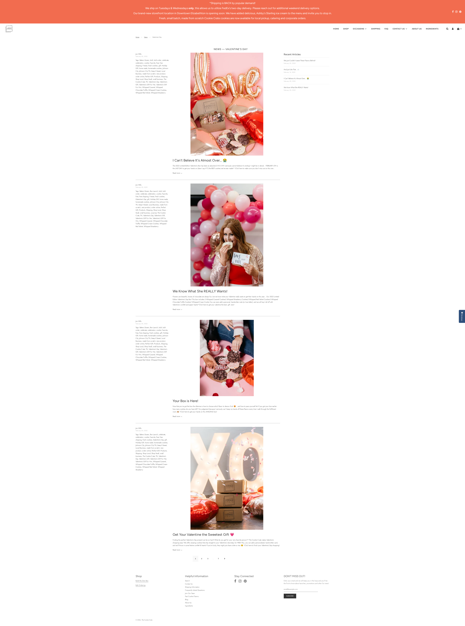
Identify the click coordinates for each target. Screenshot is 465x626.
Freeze (145, 65)
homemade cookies (155, 68)
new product (160, 74)
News (145, 37)
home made (143, 68)
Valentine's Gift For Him (144, 461)
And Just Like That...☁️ (291, 69)
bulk (151, 60)
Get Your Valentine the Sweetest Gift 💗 (203, 534)
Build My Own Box (142, 581)
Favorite (152, 63)
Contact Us (189, 584)
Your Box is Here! (185, 401)
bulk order (157, 60)
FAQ (386, 29)
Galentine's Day (141, 199)
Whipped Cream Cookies (157, 90)
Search (187, 581)
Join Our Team (190, 593)
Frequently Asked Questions (195, 590)
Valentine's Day (154, 82)
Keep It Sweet (156, 71)
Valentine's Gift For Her (147, 84)
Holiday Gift (154, 199)
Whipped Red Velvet (143, 93)
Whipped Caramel (148, 87)
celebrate (165, 60)
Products (157, 76)
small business (158, 79)
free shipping (144, 196)
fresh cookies (153, 65)
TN (147, 82)
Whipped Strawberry (158, 93)
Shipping (375, 29)
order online (140, 76)
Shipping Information (192, 587)
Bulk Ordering (140, 585)
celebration (139, 63)
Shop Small (148, 79)
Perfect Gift (149, 76)
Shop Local (139, 79)
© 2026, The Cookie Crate (144, 620)
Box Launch (154, 191)
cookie (146, 63)
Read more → (177, 173)
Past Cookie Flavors (192, 596)
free (157, 63)
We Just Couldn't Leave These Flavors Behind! (299, 60)
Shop (346, 29)
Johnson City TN (144, 71)
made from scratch (149, 74)
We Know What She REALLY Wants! (200, 291)
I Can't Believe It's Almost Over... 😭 (200, 160)
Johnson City (154, 202)
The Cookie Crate (149, 456)
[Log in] (452, 29)
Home (336, 29)
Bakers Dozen (144, 60)
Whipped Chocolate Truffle (145, 464)
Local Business (154, 205)
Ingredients (432, 29)
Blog (186, 599)
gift (160, 65)
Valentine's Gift (159, 215)
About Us (417, 29)
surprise (154, 213)
